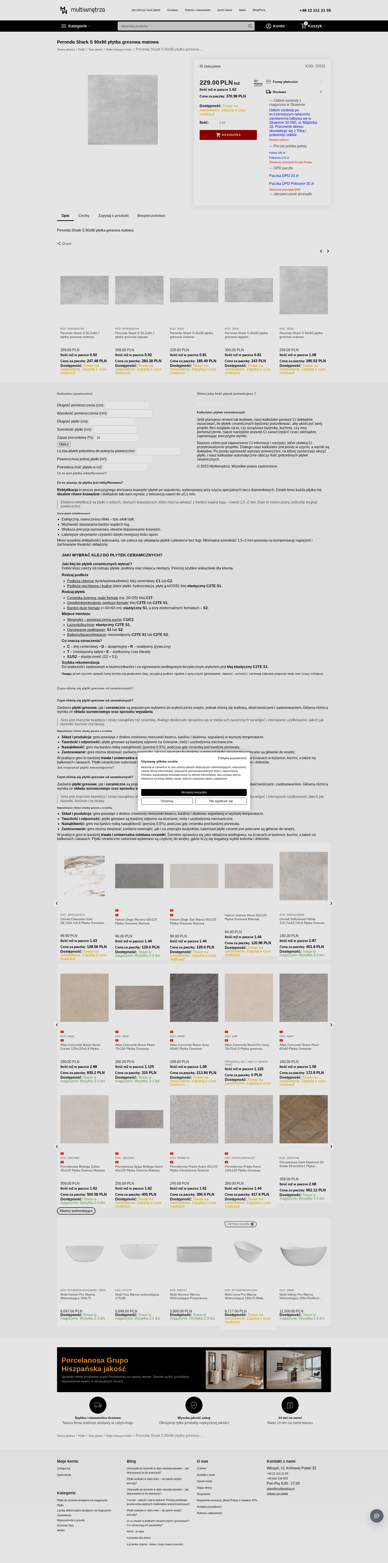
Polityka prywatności (232, 758)
